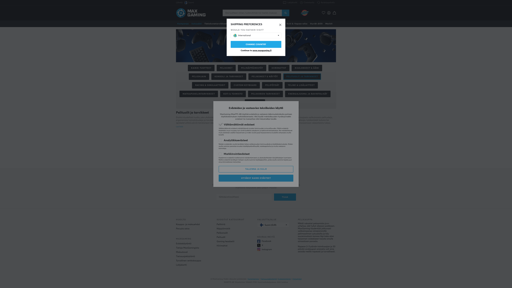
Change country (256, 44)
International (244, 35)
